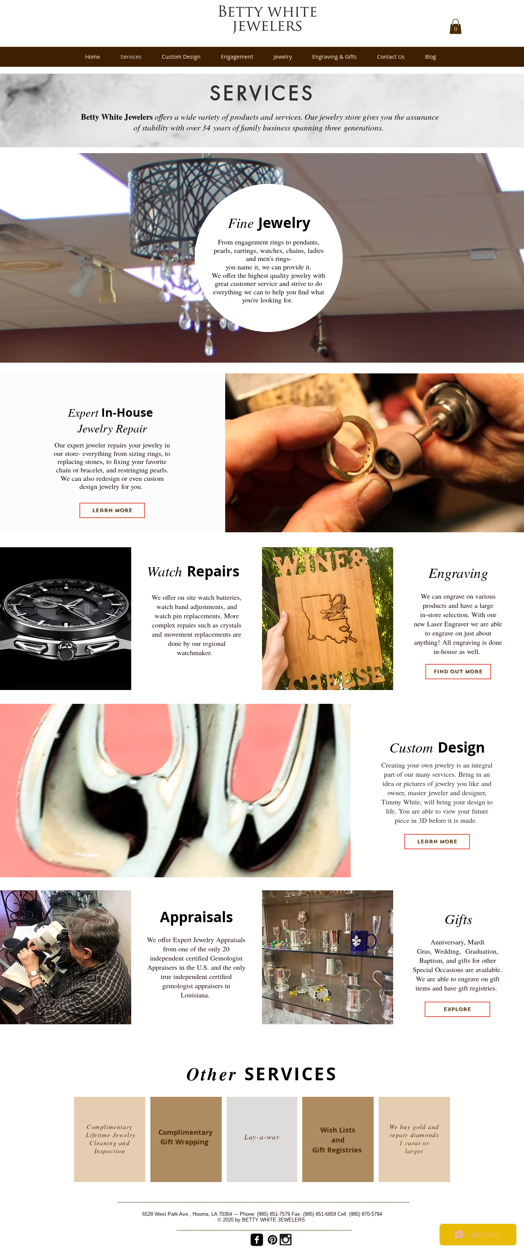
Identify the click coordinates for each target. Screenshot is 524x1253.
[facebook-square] (256, 1239)
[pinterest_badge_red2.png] (272, 1239)
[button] (455, 26)
